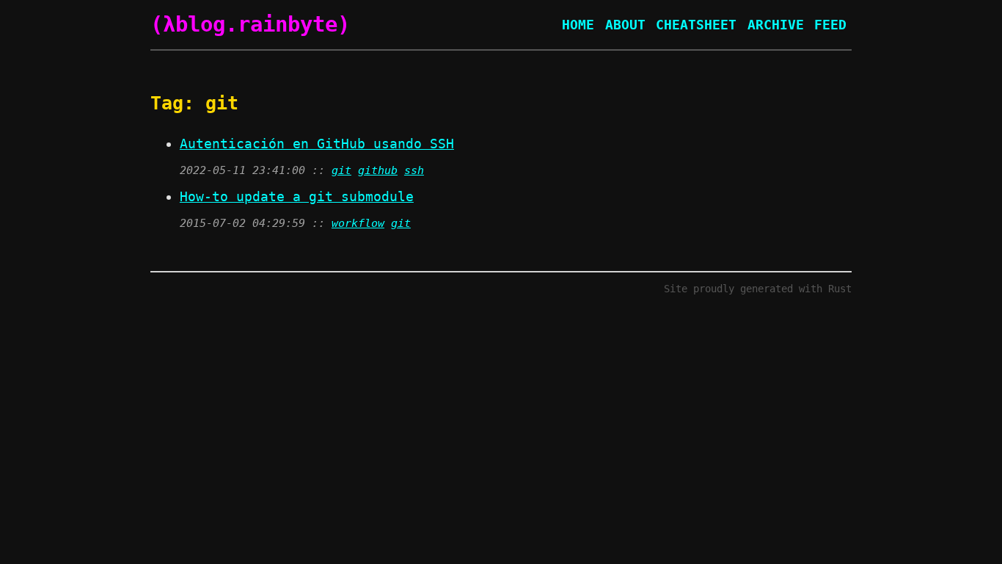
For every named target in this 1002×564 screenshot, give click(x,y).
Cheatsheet (696, 24)
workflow (358, 223)
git (341, 170)
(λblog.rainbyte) (250, 24)
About (625, 24)
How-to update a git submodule (297, 196)
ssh (414, 170)
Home (578, 24)
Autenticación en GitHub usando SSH (317, 143)
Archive (775, 24)
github (378, 170)
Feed (830, 24)
